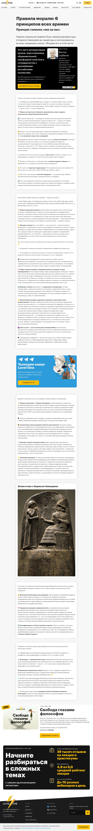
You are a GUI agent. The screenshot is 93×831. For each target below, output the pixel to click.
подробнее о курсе (49, 735)
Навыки (46, 7)
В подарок (42, 3)
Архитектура (88, 7)
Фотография (76, 7)
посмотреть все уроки (29, 86)
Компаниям (51, 3)
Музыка (55, 7)
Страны (13, 7)
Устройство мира (24, 7)
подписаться (29, 382)
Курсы (31, 3)
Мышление (37, 7)
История (4, 7)
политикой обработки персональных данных (34, 828)
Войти (87, 3)
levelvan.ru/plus (32, 81)
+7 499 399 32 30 (8, 816)
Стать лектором (30, 819)
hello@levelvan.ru (9, 811)
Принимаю (83, 827)
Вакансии (28, 816)
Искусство (65, 7)
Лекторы (60, 3)
